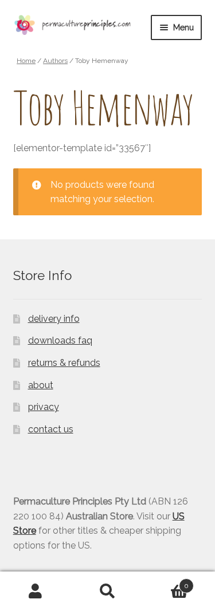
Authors (55, 61)
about (40, 385)
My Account (36, 591)
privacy (43, 406)
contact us (50, 429)
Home (26, 61)
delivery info (54, 318)
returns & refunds (64, 362)
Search (107, 591)
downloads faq (60, 340)
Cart (166, 582)
